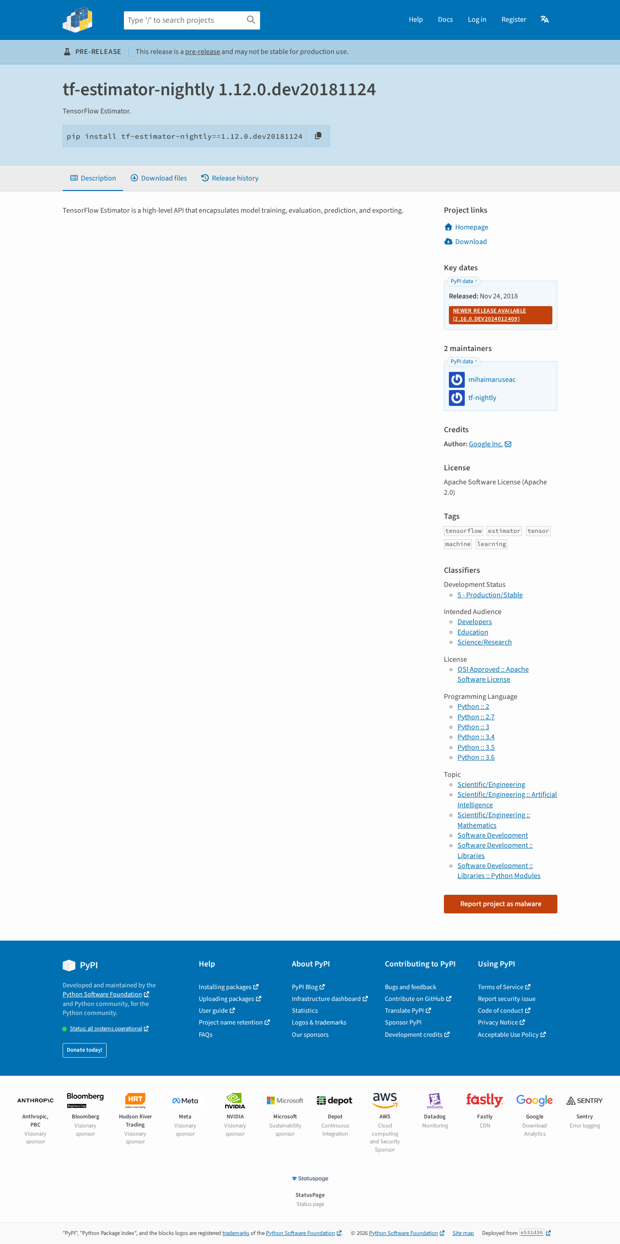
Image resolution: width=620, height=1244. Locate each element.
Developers (475, 622)
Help (416, 19)
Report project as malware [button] (500, 904)
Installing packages (225, 987)
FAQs (205, 1034)
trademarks (235, 1233)
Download (471, 242)
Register (514, 19)
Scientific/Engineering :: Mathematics (494, 820)
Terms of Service (500, 987)
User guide (213, 1010)
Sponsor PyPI (403, 1022)
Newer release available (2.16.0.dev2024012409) (489, 315)
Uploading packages (226, 999)
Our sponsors (310, 1034)
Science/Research (485, 642)
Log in (477, 19)
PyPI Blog (305, 987)
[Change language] (545, 19)
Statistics (305, 1010)
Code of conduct (500, 1010)
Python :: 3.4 (476, 737)
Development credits (414, 1034)
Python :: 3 (473, 727)
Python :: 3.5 (476, 747)
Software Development (493, 835)
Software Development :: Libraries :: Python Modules (499, 871)
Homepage (471, 227)
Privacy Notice (498, 1022)
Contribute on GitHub (414, 999)
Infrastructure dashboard (326, 999)
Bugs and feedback (410, 987)
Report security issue (507, 999)
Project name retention (231, 1022)
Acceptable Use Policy (508, 1034)
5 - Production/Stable (490, 595)
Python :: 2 (473, 707)
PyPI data (462, 281)
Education (473, 632)
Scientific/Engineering (491, 785)
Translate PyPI (404, 1010)
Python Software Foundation (102, 994)
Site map (463, 1233)
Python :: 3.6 (476, 757)
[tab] (93, 178)
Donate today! (85, 1050)
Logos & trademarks (319, 1022)
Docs (445, 19)
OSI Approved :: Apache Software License (493, 674)
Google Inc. (486, 444)
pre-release (202, 52)
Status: (106, 1029)
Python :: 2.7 (476, 717)
